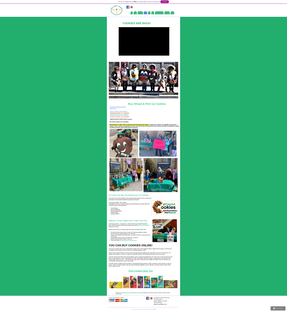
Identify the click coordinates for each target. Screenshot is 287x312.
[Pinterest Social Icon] (131, 7)
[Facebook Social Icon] (127, 7)
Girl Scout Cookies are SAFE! (118, 107)
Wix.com (154, 309)
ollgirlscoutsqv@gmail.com (160, 304)
